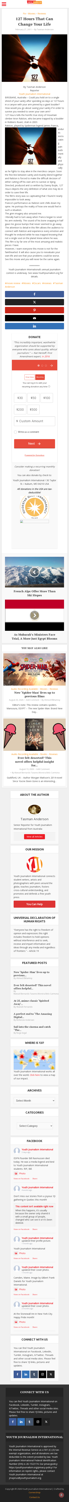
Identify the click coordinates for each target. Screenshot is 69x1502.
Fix (24, 13)
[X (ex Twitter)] (51, 1374)
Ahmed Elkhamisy (52, 700)
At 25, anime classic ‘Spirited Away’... (31, 1002)
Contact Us (34, 1497)
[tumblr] (34, 1374)
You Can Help (34, 904)
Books (43, 754)
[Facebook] (17, 1374)
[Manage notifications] (61, 1495)
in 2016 (46, 356)
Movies (31, 13)
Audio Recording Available (24, 689)
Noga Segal (21, 1033)
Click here (35, 1074)
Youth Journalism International (34, 93)
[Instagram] (42, 1374)
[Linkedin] (26, 1374)
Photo (22, 1173)
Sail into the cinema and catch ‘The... (32, 1028)
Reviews (42, 13)
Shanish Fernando (24, 1007)
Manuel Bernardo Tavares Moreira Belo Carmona (37, 772)
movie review (13, 283)
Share (34, 1178)
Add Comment (32, 700)
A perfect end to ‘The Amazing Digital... (33, 1015)
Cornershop (34, 1492)
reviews (48, 283)
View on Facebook (21, 1178)
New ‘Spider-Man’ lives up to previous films (34, 694)
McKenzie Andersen (25, 1020)
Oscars (37, 283)
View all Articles (35, 836)
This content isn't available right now (34, 1206)
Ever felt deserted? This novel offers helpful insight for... (34, 761)
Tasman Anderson (45, 29)
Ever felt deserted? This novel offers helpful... (32, 986)
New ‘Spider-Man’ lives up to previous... (31, 973)
